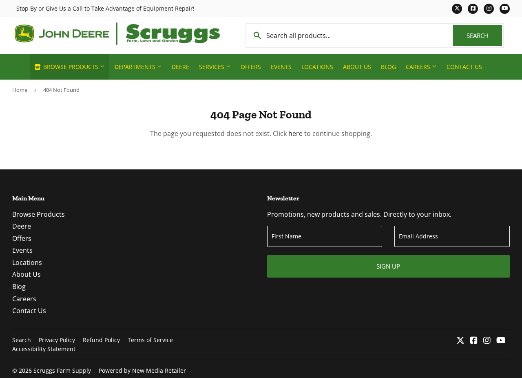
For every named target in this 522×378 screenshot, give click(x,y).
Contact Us (464, 67)
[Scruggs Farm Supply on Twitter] (460, 340)
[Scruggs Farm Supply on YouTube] (501, 340)
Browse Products (71, 67)
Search (484, 35)
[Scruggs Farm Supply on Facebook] (474, 340)
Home (19, 89)
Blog (388, 67)
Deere (180, 67)
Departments (136, 67)
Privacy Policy (57, 340)
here (295, 133)
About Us (357, 67)
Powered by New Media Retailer (142, 370)
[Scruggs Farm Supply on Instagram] (487, 340)
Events (281, 67)
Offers (251, 67)
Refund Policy (101, 340)
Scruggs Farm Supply (62, 370)
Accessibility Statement (43, 349)
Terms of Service (150, 340)
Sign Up (388, 266)
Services (212, 67)
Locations (317, 67)
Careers (419, 67)
